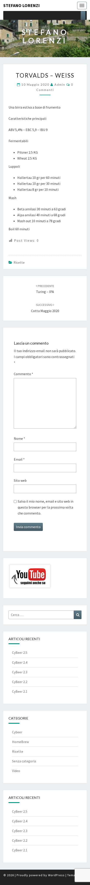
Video (16, 771)
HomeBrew (20, 742)
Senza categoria (24, 761)
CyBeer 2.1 (19, 691)
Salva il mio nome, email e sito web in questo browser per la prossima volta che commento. (45, 507)
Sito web (20, 480)
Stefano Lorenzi (21, 5)
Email (19, 459)
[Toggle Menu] (83, 15)
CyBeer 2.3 (19, 672)
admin (59, 84)
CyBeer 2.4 (19, 662)
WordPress (56, 875)
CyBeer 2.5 (19, 652)
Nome (19, 438)
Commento (23, 374)
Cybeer (17, 732)
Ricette (19, 262)
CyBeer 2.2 (19, 682)
